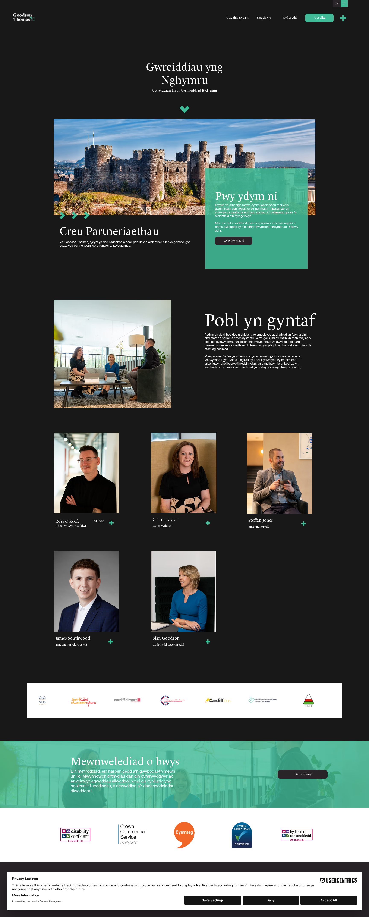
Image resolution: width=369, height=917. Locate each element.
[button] (343, 18)
